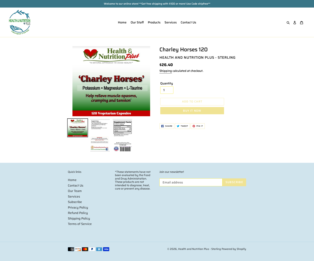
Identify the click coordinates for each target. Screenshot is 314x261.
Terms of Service (80, 223)
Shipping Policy (79, 218)
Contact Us (75, 185)
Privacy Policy (78, 207)
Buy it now (192, 111)
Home (72, 179)
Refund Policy (78, 212)
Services (74, 196)
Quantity (166, 83)
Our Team (75, 190)
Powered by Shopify (234, 249)
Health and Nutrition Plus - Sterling (199, 249)
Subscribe (75, 201)
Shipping (165, 71)
